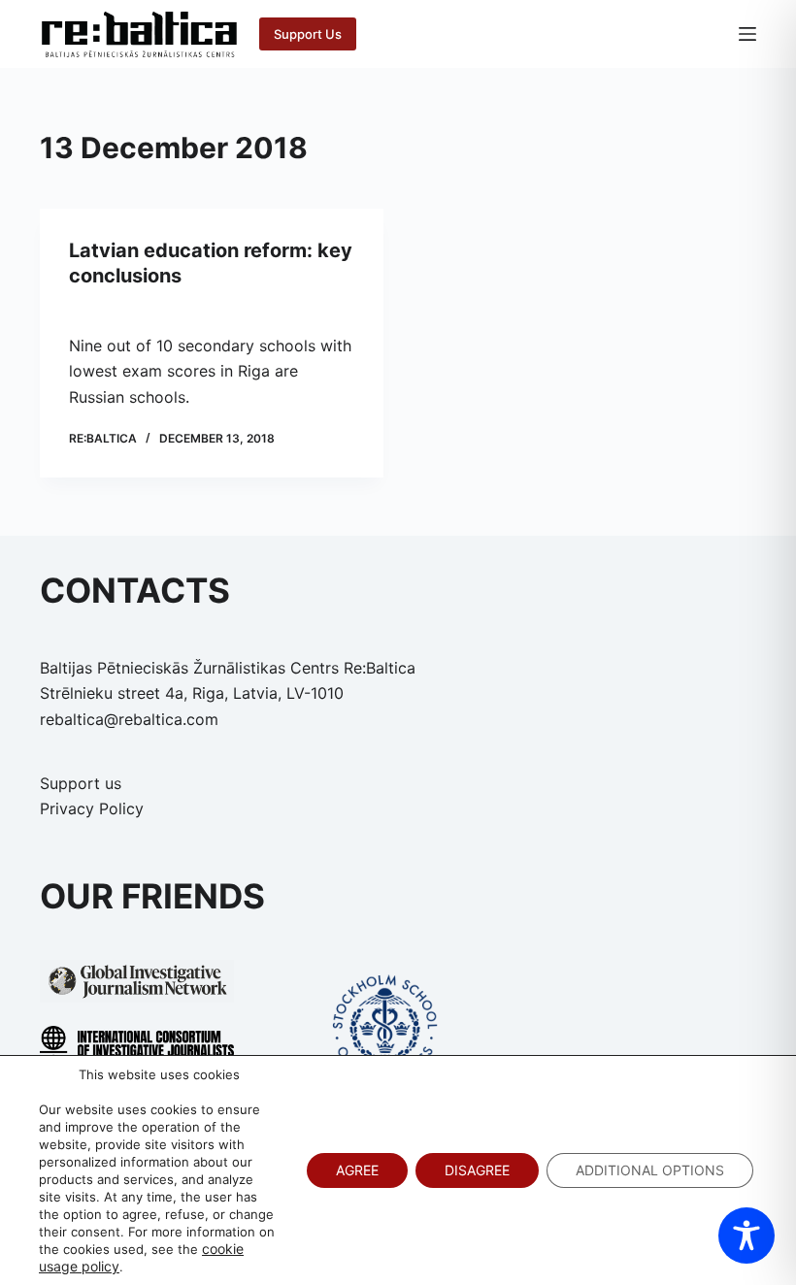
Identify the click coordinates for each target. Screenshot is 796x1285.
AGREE (357, 1170)
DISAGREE (477, 1170)
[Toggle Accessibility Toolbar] (746, 1235)
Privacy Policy (92, 808)
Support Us (308, 34)
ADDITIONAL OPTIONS (650, 1170)
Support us (80, 783)
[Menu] (747, 34)
